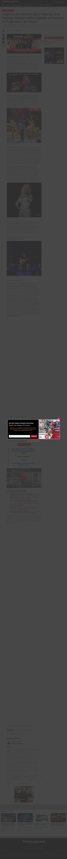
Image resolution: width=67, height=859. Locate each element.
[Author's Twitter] (16, 743)
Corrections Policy (46, 853)
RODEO (8, 5)
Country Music (29, 5)
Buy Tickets (20, 505)
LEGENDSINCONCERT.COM (15, 239)
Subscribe (41, 5)
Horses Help (15, 776)
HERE (23, 453)
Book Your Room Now (24, 444)
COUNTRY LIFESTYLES (17, 5)
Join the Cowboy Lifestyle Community (54, 37)
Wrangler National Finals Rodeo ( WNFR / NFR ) (16, 733)
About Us (14, 853)
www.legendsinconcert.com (14, 315)
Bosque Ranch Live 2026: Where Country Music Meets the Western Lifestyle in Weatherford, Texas (8, 824)
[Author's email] (12, 743)
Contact (48, 5)
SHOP (35, 5)
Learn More (32, 513)
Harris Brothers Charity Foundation (27, 776)
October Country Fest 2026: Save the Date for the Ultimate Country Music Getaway (25, 824)
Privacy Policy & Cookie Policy (27, 853)
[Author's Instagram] (18, 743)
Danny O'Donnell (11, 30)
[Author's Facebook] (16, 30)
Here (38, 495)
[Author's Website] (20, 30)
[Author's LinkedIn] (20, 743)
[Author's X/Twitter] (18, 30)
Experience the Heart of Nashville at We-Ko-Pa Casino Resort (41, 824)
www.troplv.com (35, 441)
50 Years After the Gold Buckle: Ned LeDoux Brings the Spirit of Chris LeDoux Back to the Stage (58, 824)
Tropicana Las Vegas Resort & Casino (14, 731)
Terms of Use (38, 853)
